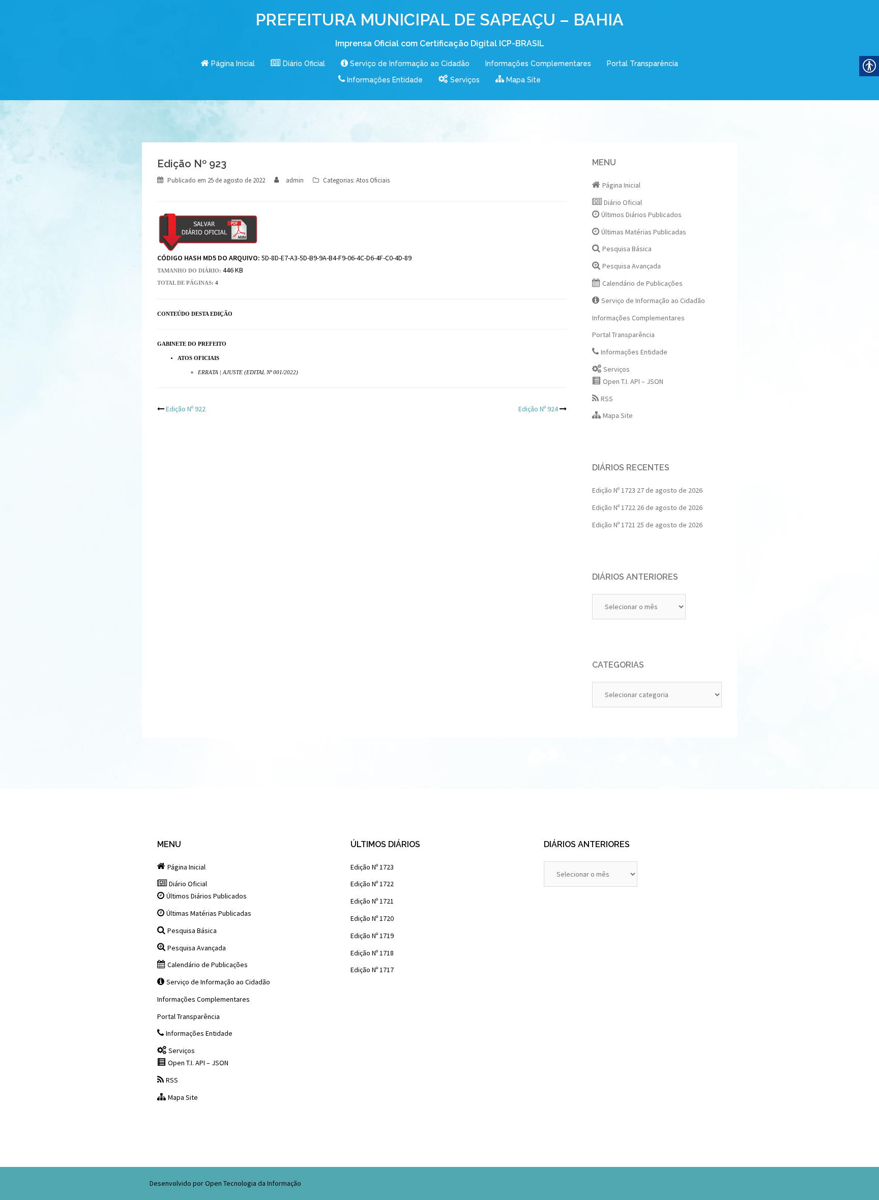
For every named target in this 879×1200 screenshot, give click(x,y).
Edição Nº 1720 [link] (372, 918)
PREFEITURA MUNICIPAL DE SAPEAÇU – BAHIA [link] (439, 19)
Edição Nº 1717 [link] (372, 969)
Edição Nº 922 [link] (186, 408)
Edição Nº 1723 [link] (613, 490)
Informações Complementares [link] (538, 63)
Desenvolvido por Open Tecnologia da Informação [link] (225, 1183)
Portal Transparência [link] (642, 63)
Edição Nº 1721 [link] (613, 524)
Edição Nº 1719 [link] (372, 935)
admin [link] (295, 180)
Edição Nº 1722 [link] (613, 507)
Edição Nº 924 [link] (538, 408)
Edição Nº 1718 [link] (372, 952)
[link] (228, 64)
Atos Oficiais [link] (373, 180)
